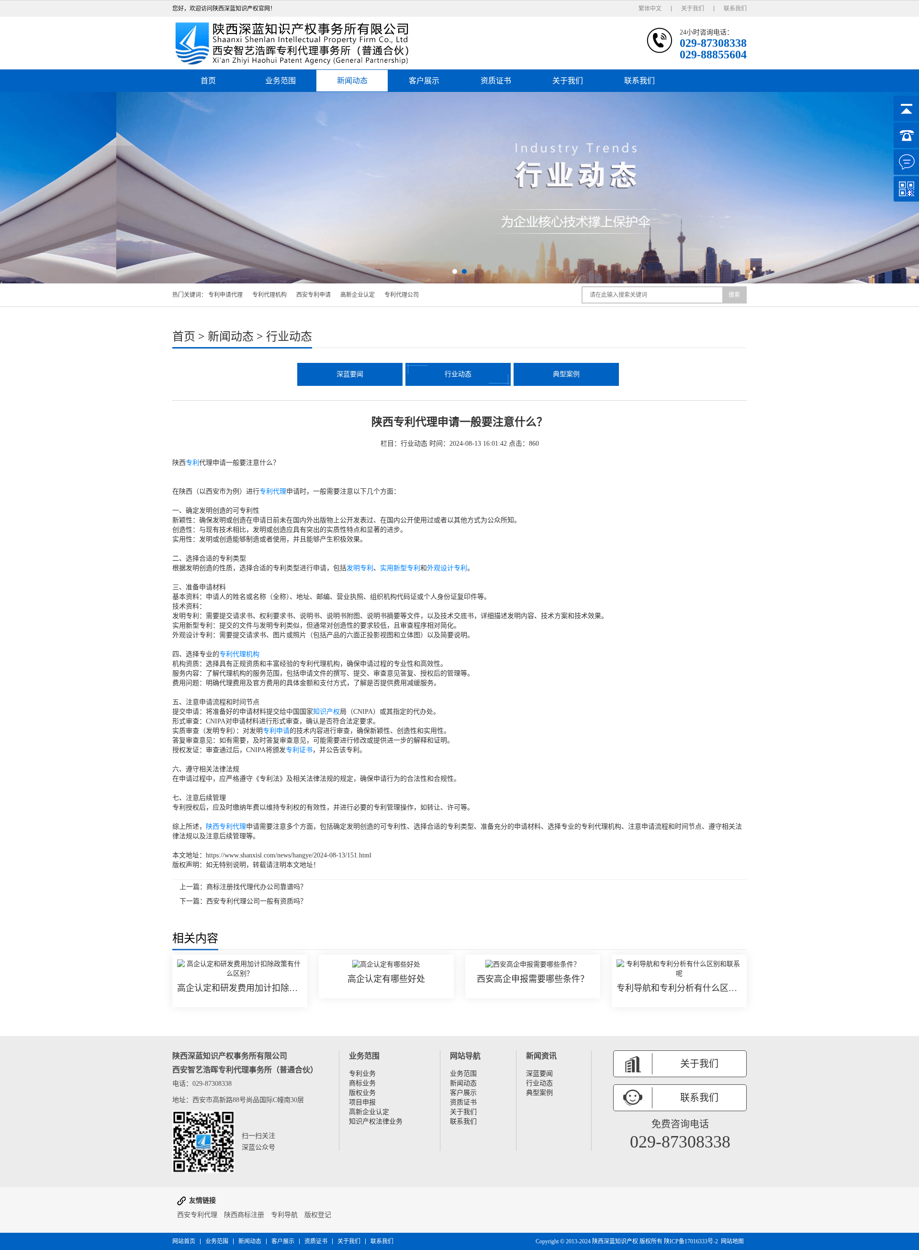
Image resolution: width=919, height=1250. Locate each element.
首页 (208, 81)
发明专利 (360, 568)
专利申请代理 (225, 295)
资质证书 (496, 81)
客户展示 (424, 81)
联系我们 (735, 8)
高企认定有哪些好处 (386, 979)
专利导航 (284, 1214)
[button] (454, 271)
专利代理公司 (401, 295)
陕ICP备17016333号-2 (691, 1241)
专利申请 (276, 730)
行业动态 (289, 336)
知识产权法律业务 (376, 1121)
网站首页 (183, 1241)
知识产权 (326, 711)
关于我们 (692, 8)
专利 (192, 462)
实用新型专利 (400, 568)
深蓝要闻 (349, 374)
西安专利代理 (197, 1214)
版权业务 (362, 1092)
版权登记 (317, 1214)
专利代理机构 (269, 295)
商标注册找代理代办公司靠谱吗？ (256, 886)
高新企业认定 (357, 295)
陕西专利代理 (226, 826)
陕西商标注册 (244, 1214)
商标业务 (362, 1083)
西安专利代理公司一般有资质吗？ (256, 901)
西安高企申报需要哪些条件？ (533, 979)
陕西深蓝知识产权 (615, 1241)
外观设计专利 (447, 568)
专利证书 (299, 750)
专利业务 (362, 1073)
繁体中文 (650, 8)
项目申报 (362, 1102)
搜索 (734, 295)
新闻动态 (352, 81)
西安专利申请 (313, 295)
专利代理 (272, 491)
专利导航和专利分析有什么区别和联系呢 (679, 988)
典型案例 (566, 374)
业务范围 (280, 81)
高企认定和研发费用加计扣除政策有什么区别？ (240, 988)
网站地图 (732, 1241)
